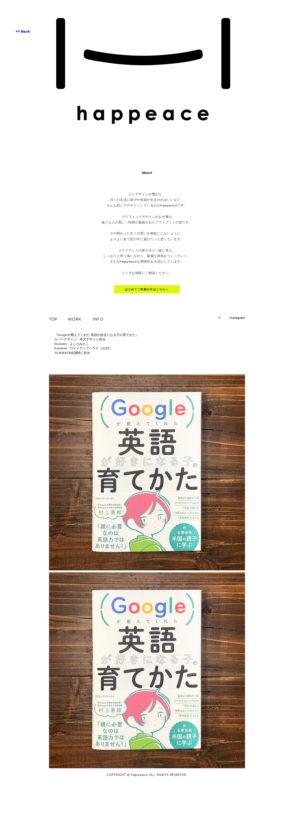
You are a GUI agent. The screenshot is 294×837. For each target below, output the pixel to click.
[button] (75, 319)
